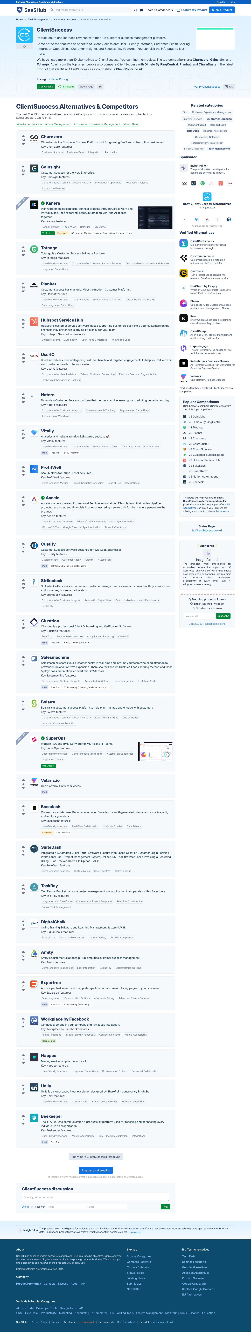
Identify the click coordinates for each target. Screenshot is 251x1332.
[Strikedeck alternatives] (34, 582)
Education (208, 1313)
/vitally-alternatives (31, 427)
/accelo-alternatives (32, 493)
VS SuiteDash (197, 465)
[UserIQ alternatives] (34, 356)
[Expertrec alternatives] (34, 984)
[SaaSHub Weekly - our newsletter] (135, 9)
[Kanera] (34, 204)
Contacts (49, 1283)
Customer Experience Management (212, 112)
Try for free (47, 233)
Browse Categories (139, 1256)
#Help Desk (131, 124)
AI (17, 1308)
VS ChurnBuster (198, 443)
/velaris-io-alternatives (33, 776)
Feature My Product (194, 10)
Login (232, 2)
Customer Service (192, 118)
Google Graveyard (194, 1283)
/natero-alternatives (31, 390)
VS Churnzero (197, 438)
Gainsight (217, 59)
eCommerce (100, 1313)
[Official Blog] (100, 86)
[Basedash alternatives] (34, 808)
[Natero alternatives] (34, 396)
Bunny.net (88, 1322)
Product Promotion (28, 1283)
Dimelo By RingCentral (161, 64)
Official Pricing (58, 79)
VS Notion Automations (203, 476)
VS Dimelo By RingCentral (204, 422)
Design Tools (68, 1308)
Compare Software (139, 1261)
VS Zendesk (196, 482)
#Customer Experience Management (97, 124)
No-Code (27, 1308)
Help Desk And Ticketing (215, 131)
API (83, 1283)
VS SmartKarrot (198, 471)
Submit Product (222, 10)
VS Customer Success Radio (206, 454)
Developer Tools (46, 1308)
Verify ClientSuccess (207, 86)
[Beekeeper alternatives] (34, 1118)
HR (112, 1313)
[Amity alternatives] (34, 954)
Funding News (136, 1278)
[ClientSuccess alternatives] (24, 35)
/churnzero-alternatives (34, 132)
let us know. (222, 511)
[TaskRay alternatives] (34, 887)
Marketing (65, 1313)
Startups (58, 2)
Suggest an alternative (96, 1170)
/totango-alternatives (32, 243)
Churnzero (200, 59)
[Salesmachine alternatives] (34, 659)
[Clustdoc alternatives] (34, 622)
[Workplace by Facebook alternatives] (34, 1020)
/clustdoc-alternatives (33, 617)
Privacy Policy (39, 1322)
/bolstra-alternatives (32, 698)
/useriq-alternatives (31, 350)
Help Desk (193, 130)
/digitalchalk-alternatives (35, 918)
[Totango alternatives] (34, 249)
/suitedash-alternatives (33, 843)
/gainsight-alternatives (33, 163)
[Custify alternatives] (34, 545)
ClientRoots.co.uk (129, 69)
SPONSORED (21, 202)
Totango (43, 64)
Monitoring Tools (176, 1313)
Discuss (63, 1283)
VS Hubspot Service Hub (204, 460)
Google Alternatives (194, 1267)
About (74, 1283)
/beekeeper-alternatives (34, 1112)
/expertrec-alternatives (33, 978)
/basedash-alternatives (33, 802)
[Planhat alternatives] (34, 285)
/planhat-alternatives (32, 280)
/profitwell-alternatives (33, 463)
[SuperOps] (34, 739)
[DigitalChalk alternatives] (34, 923)
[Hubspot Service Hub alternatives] (34, 321)
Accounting (82, 1313)
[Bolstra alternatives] (34, 703)
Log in (25, 1206)
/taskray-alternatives (32, 881)
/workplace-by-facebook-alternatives (43, 1015)
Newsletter (134, 1289)
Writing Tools (125, 1313)
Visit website (46, 86)
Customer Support (197, 125)
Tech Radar (189, 1256)
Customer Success (219, 119)
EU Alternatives (192, 1294)
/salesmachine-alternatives (36, 653)
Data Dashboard (218, 125)
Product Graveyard (194, 1278)
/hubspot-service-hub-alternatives (41, 316)
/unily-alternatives (30, 1082)
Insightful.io (205, 560)
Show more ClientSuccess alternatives (96, 1156)
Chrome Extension (138, 1267)
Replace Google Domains (198, 1289)
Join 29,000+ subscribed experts (207, 623)
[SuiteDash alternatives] (34, 849)
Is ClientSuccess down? (207, 530)
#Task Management (57, 124)
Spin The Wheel (126, 1322)
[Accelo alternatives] (34, 499)
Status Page (86, 86)
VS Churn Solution (200, 449)
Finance (194, 1313)
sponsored (135, 1232)
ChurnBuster (208, 64)
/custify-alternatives (31, 540)
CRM (185, 112)
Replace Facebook (194, 1261)
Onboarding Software (207, 137)
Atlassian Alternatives (195, 1272)
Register (221, 2)
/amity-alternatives (31, 948)
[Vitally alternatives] (34, 432)
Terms (55, 1322)
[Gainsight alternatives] (34, 168)
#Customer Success (29, 124)
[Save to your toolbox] (24, 46)
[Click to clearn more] (125, 1230)
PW (34, 469)
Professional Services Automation (207, 143)
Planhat (185, 64)
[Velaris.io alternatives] (34, 782)
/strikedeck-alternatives (34, 576)
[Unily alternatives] (34, 1087)
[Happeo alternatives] (34, 1057)
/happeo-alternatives (32, 1051)
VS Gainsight (196, 416)
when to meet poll (163, 1322)
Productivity (48, 1313)
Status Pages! (135, 1272)
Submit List (134, 1283)
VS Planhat (195, 433)
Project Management (194, 148)
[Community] (141, 9)
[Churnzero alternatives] (34, 138)
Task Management (219, 148)
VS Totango (195, 427)
